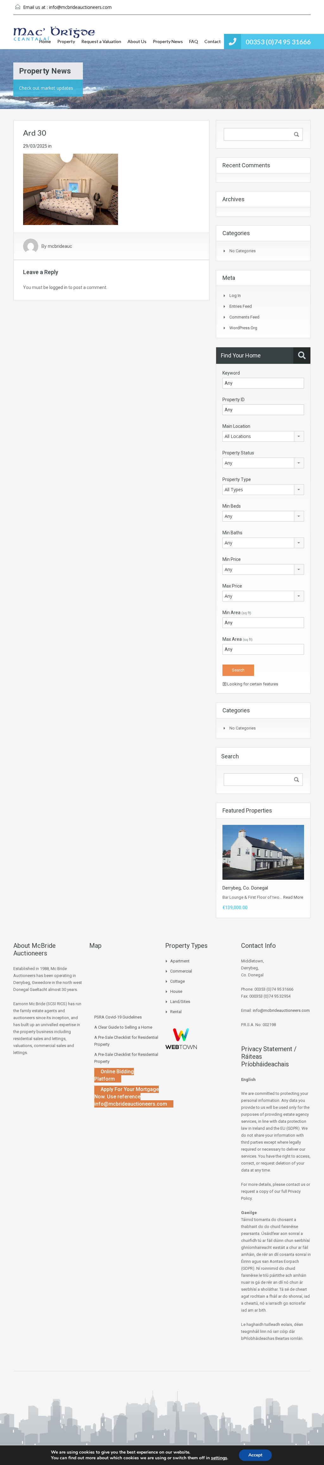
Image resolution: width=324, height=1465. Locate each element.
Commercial (181, 971)
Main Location (236, 426)
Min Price (231, 559)
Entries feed (240, 306)
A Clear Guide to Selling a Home (123, 1027)
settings (219, 1458)
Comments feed (244, 317)
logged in (58, 287)
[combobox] (263, 436)
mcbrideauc (60, 246)
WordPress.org (243, 327)
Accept (255, 1455)
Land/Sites (180, 1001)
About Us (137, 41)
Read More (293, 897)
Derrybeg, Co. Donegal (245, 888)
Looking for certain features (252, 684)
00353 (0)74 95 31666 (278, 42)
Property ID (233, 399)
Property (66, 41)
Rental (176, 1011)
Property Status (238, 452)
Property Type (236, 479)
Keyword (231, 373)
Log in (235, 295)
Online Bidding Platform (114, 1075)
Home (45, 41)
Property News (168, 41)
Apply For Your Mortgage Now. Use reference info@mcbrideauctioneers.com (130, 1096)
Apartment (180, 961)
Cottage (177, 981)
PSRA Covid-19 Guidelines (118, 1017)
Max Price (232, 585)
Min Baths (232, 532)
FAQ (193, 41)
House (176, 991)
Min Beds (231, 506)
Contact (212, 41)
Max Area (237, 639)
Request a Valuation (101, 41)
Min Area (236, 612)
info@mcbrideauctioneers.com (80, 7)
